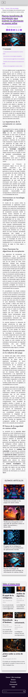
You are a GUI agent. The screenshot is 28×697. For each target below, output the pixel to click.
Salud (13, 687)
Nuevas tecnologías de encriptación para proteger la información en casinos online (13, 570)
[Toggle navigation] (3, 2)
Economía (13, 682)
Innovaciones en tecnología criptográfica (12, 56)
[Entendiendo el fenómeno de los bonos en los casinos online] (8, 615)
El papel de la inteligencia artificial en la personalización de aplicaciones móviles (13, 548)
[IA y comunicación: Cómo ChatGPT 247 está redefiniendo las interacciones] (20, 615)
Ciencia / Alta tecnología (12, 8)
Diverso (13, 679)
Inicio (2, 8)
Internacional (13, 684)
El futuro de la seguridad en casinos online (12, 66)
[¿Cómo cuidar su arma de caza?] (14, 645)
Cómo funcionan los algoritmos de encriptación (13, 59)
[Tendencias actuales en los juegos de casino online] (14, 491)
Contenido (7, 49)
